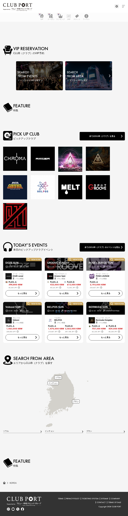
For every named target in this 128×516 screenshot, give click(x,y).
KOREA (13, 483)
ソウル (58, 377)
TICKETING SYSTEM (90, 498)
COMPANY (115, 498)
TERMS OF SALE (114, 502)
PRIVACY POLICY (72, 498)
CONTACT (101, 502)
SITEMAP (104, 498)
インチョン (53, 383)
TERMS (61, 498)
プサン (76, 401)
